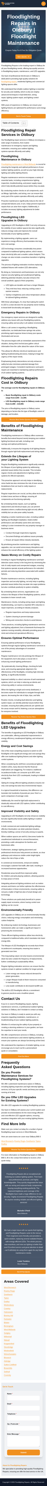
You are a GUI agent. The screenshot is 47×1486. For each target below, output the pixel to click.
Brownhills (8, 1368)
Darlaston (7, 1319)
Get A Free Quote (23, 1272)
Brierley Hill (8, 1315)
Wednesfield (9, 1351)
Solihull (7, 1372)
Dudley (4, 1144)
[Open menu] (43, 4)
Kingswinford (9, 1344)
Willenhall (8, 1337)
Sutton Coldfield (10, 1365)
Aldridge (7, 1361)
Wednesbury (9, 1305)
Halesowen (8, 1312)
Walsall (7, 1340)
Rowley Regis (19, 1141)
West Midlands (9, 1330)
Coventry (7, 1375)
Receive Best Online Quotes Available (24, 419)
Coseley (7, 1308)
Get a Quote (22, 57)
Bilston (6, 1323)
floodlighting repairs (9, 82)
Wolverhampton (10, 1354)
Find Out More (23, 1056)
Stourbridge (8, 1347)
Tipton (38, 1141)
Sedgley (7, 1333)
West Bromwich (7, 1141)
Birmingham (8, 1326)
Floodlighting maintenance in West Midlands (18, 164)
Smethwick (30, 1141)
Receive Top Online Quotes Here (23, 717)
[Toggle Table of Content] (22, 123)
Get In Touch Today (23, 116)
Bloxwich (7, 1358)
